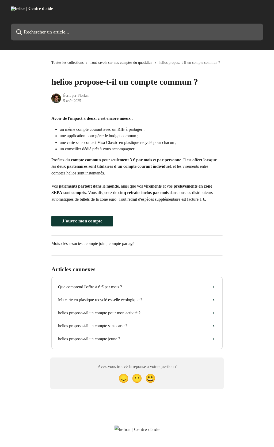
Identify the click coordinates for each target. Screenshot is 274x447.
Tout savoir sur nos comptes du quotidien (121, 63)
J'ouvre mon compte (82, 221)
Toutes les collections (67, 63)
